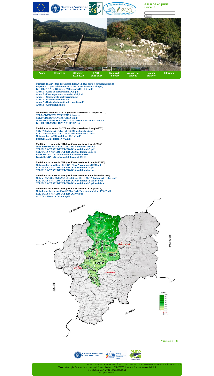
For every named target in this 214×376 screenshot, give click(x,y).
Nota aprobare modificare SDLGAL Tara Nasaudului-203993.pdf (68, 165)
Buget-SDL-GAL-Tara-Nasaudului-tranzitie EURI (61, 157)
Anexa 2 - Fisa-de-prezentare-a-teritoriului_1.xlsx (60, 94)
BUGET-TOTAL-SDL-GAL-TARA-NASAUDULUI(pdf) (64, 89)
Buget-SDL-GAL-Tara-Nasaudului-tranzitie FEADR (62, 154)
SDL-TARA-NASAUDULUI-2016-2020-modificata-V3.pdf (65, 149)
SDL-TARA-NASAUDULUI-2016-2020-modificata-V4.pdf (65, 167)
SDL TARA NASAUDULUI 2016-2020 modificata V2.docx (65, 133)
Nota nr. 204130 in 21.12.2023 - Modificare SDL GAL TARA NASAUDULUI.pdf (76, 178)
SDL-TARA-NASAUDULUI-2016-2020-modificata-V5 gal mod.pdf (69, 180)
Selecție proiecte (151, 74)
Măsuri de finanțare (114, 74)
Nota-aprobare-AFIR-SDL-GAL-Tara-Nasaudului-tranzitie (65, 146)
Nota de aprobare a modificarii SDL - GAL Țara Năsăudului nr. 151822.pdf (73, 191)
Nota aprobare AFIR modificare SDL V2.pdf (58, 136)
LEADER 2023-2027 (96, 74)
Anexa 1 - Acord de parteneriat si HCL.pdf (57, 91)
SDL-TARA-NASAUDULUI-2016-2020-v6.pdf (59, 194)
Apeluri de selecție (133, 74)
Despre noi (60, 73)
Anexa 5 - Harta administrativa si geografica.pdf (60, 102)
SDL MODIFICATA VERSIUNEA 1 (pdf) (57, 118)
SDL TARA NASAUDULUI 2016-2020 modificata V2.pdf (64, 131)
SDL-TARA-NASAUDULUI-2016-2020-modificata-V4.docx (66, 170)
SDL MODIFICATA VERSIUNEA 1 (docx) (57, 115)
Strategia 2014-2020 (78, 74)
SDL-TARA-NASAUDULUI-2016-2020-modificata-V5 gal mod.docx (70, 183)
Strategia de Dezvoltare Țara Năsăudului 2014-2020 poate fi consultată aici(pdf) (75, 84)
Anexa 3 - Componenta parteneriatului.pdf (57, 97)
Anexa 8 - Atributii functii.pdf (50, 105)
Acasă (41, 73)
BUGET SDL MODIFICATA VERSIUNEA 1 (59, 123)
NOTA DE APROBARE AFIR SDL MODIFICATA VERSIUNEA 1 (70, 120)
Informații (169, 73)
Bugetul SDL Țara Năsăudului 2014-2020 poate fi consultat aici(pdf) (69, 86)
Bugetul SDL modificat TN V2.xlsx (53, 139)
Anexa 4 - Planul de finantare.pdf (52, 99)
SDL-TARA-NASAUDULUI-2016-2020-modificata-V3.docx (66, 152)
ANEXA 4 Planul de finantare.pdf (53, 196)
